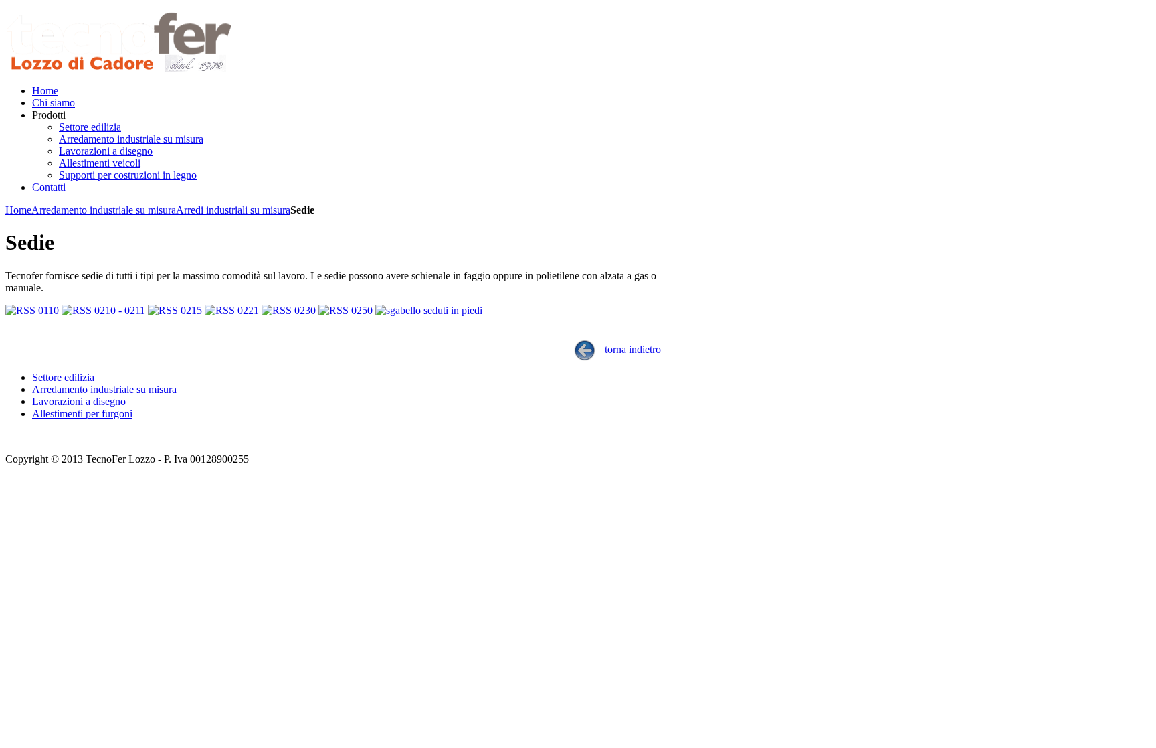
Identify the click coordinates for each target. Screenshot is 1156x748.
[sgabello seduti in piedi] (428, 310)
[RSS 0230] (289, 310)
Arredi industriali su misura (233, 210)
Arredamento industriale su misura (103, 210)
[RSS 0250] (345, 310)
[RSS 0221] (232, 310)
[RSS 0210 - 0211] (103, 310)
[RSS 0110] (32, 310)
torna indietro (631, 349)
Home (18, 210)
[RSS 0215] (175, 310)
